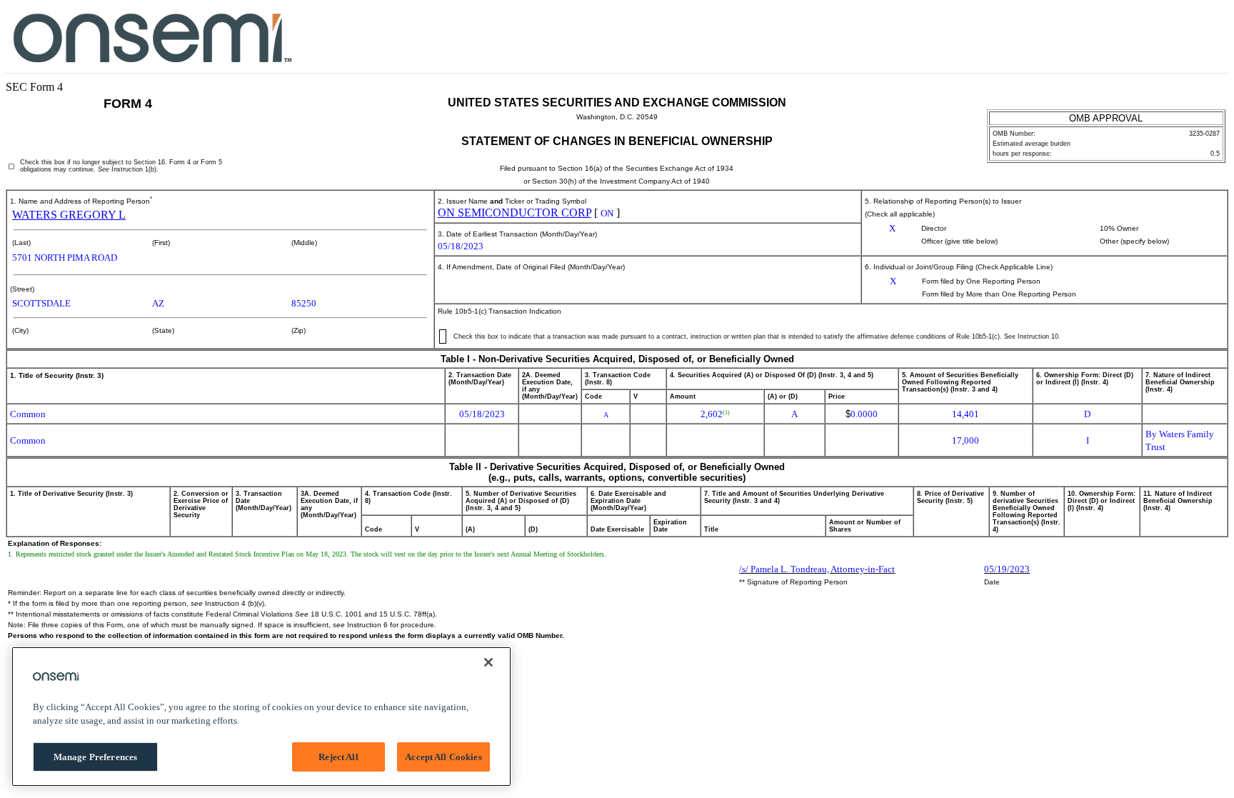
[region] (261, 717)
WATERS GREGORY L (69, 215)
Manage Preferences (95, 757)
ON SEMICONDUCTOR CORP (514, 212)
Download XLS (1202, 34)
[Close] (488, 662)
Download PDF (1181, 34)
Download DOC (1161, 34)
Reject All (338, 757)
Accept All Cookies (443, 757)
